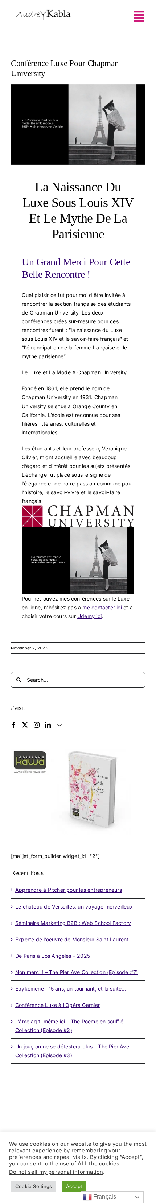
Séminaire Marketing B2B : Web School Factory (73, 923)
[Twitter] (25, 725)
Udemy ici (89, 616)
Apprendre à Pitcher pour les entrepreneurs (68, 890)
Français (104, 1197)
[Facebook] (14, 725)
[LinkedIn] (48, 725)
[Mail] (59, 725)
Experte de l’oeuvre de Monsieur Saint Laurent (71, 939)
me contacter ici (102, 607)
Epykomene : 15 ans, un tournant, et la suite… (70, 988)
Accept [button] (74, 1186)
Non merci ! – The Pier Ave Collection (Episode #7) (76, 972)
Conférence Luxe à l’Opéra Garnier (57, 1005)
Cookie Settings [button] (33, 1186)
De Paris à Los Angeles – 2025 (52, 956)
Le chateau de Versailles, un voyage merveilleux (74, 906)
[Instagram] (37, 725)
